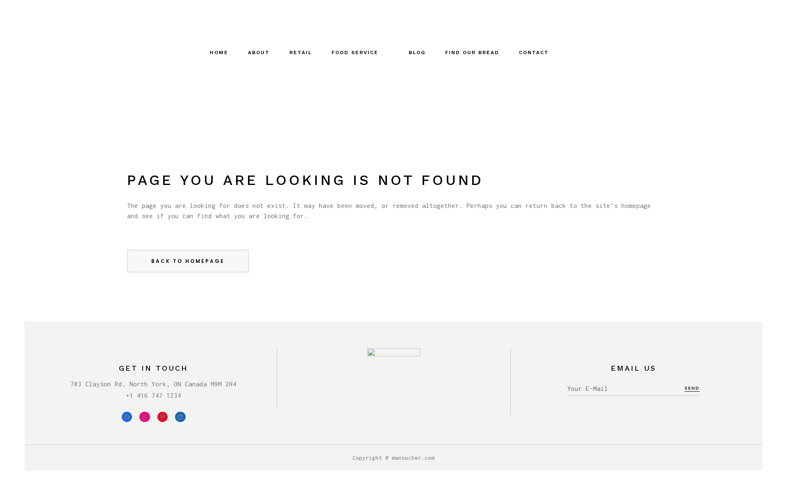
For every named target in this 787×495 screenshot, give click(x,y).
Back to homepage (188, 261)
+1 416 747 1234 (153, 395)
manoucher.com (413, 457)
